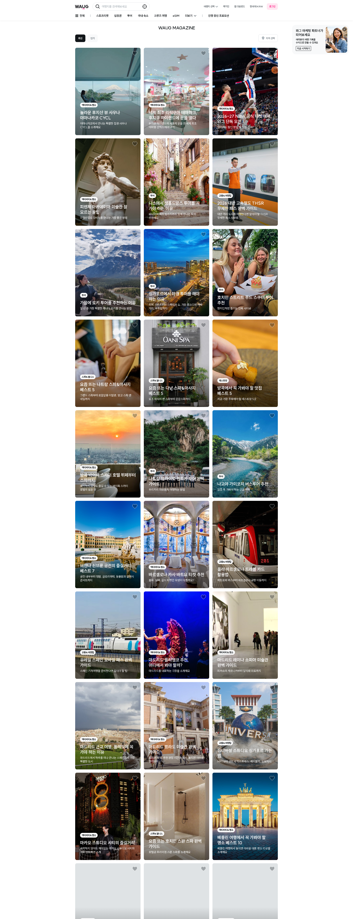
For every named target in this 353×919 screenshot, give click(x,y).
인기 (92, 38)
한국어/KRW (256, 6)
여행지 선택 (209, 6)
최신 (80, 38)
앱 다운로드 (239, 6)
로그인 (272, 6)
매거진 (226, 6)
